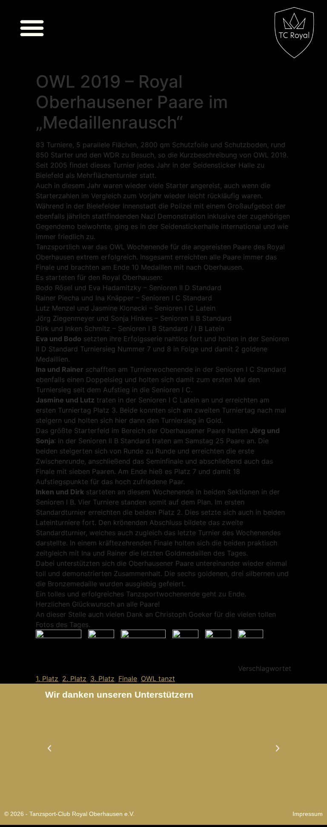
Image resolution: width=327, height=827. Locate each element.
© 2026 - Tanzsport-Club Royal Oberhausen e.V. (69, 813)
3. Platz (102, 678)
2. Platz (74, 678)
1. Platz (47, 678)
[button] (32, 28)
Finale (127, 678)
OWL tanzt (158, 678)
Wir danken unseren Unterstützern (119, 694)
